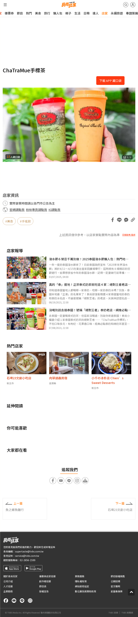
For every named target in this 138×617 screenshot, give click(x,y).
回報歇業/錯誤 (128, 234)
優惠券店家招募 (47, 576)
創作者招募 (45, 581)
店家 (105, 13)
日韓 (86, 13)
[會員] (132, 4)
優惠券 (9, 13)
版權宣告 (44, 591)
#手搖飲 (25, 221)
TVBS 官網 (113, 612)
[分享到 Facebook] (112, 219)
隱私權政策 (81, 581)
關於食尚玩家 (10, 576)
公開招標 (115, 581)
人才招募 (8, 586)
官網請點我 (17, 209)
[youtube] (13, 600)
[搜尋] (125, 4)
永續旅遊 (117, 13)
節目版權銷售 (118, 576)
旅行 (47, 13)
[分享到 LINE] (119, 219)
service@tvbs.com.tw (27, 555)
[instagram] (30, 600)
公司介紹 (8, 581)
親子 (68, 13)
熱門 (29, 13)
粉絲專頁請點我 (36, 209)
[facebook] (5, 600)
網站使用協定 (82, 586)
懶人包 (57, 13)
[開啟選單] (5, 4)
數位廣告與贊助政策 (85, 591)
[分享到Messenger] (126, 219)
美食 (38, 13)
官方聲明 (115, 586)
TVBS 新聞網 (127, 612)
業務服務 (79, 576)
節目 (20, 13)
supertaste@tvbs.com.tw (29, 551)
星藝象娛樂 (117, 591)
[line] (22, 600)
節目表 (42, 586)
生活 (77, 13)
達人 (96, 13)
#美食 (9, 221)
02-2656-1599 (27, 560)
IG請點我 (54, 209)
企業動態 (8, 591)
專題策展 (132, 13)
